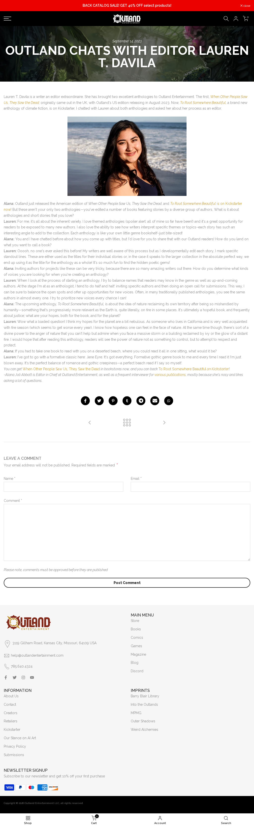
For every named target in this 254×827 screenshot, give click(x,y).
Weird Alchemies (144, 730)
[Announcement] (127, 6)
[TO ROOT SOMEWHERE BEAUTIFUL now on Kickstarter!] (89, 423)
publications (176, 375)
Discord (137, 671)
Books (136, 629)
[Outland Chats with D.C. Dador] (164, 423)
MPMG (136, 713)
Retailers (10, 721)
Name (9, 479)
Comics (137, 638)
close (10, 5)
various (160, 375)
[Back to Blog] (127, 423)
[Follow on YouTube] (32, 677)
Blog (134, 663)
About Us (11, 696)
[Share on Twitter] (99, 400)
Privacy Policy (15, 746)
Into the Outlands (144, 704)
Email (136, 479)
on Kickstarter (217, 369)
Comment (13, 501)
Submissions (14, 755)
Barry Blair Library (145, 696)
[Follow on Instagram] (23, 677)
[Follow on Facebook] (6, 677)
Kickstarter (12, 730)
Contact (10, 704)
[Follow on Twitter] (15, 677)
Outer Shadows (143, 721)
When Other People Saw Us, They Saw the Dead (61, 369)
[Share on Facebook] (85, 400)
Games (136, 646)
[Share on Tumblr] (127, 400)
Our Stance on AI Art (20, 738)
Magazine (138, 654)
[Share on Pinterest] (113, 400)
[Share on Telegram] (140, 400)
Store (135, 621)
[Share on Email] (154, 400)
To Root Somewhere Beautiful (182, 369)
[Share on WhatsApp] (168, 400)
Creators (10, 713)
